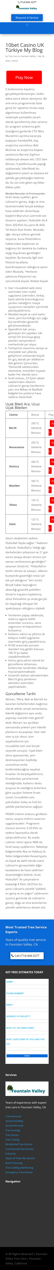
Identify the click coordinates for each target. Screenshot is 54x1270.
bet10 (15, 60)
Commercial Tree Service (19, 1149)
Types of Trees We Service (20, 1158)
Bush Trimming (13, 1163)
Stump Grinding (14, 1121)
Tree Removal (13, 1116)
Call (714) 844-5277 (27, 956)
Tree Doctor (12, 1135)
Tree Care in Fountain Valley (21, 56)
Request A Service (27, 18)
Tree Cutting (12, 1139)
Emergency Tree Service (19, 1172)
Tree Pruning (12, 1130)
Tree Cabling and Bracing (19, 1167)
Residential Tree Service (18, 1144)
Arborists (10, 1153)
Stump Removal (14, 1125)
